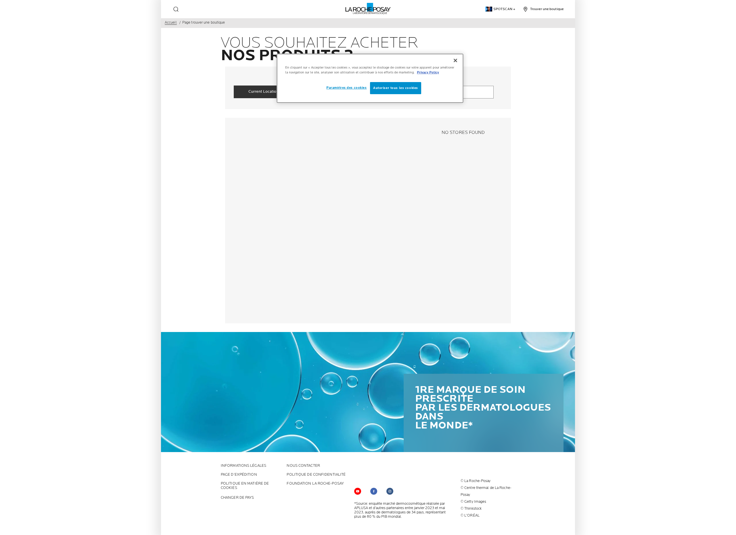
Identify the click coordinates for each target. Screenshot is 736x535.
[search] (175, 9)
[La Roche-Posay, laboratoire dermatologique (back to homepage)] (368, 8)
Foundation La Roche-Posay (315, 483)
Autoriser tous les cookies (395, 88)
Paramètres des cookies (346, 88)
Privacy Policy (428, 72)
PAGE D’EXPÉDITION (239, 475)
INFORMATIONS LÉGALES (243, 466)
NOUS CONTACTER (303, 466)
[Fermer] (455, 60)
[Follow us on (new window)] (373, 491)
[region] (370, 78)
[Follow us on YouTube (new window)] (357, 491)
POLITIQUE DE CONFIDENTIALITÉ (316, 475)
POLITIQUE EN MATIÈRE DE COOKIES (245, 485)
